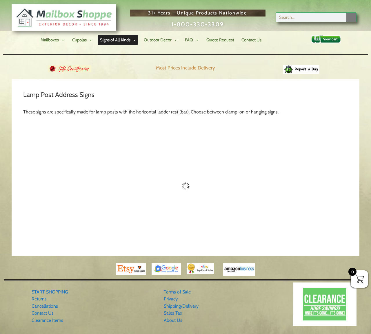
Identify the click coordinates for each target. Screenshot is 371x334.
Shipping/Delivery (181, 306)
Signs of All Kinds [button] (115, 40)
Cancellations (45, 306)
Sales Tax (173, 313)
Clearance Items (47, 320)
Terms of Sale (177, 292)
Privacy (171, 299)
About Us (173, 320)
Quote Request (220, 40)
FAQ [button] (189, 40)
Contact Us (251, 40)
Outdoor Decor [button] (158, 40)
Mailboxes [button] (50, 40)
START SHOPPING (50, 292)
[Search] (351, 17)
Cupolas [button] (79, 40)
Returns (39, 299)
